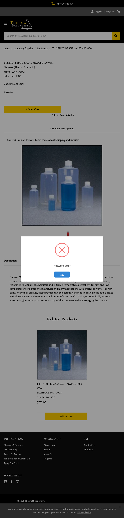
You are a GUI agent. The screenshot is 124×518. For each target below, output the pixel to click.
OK (62, 274)
